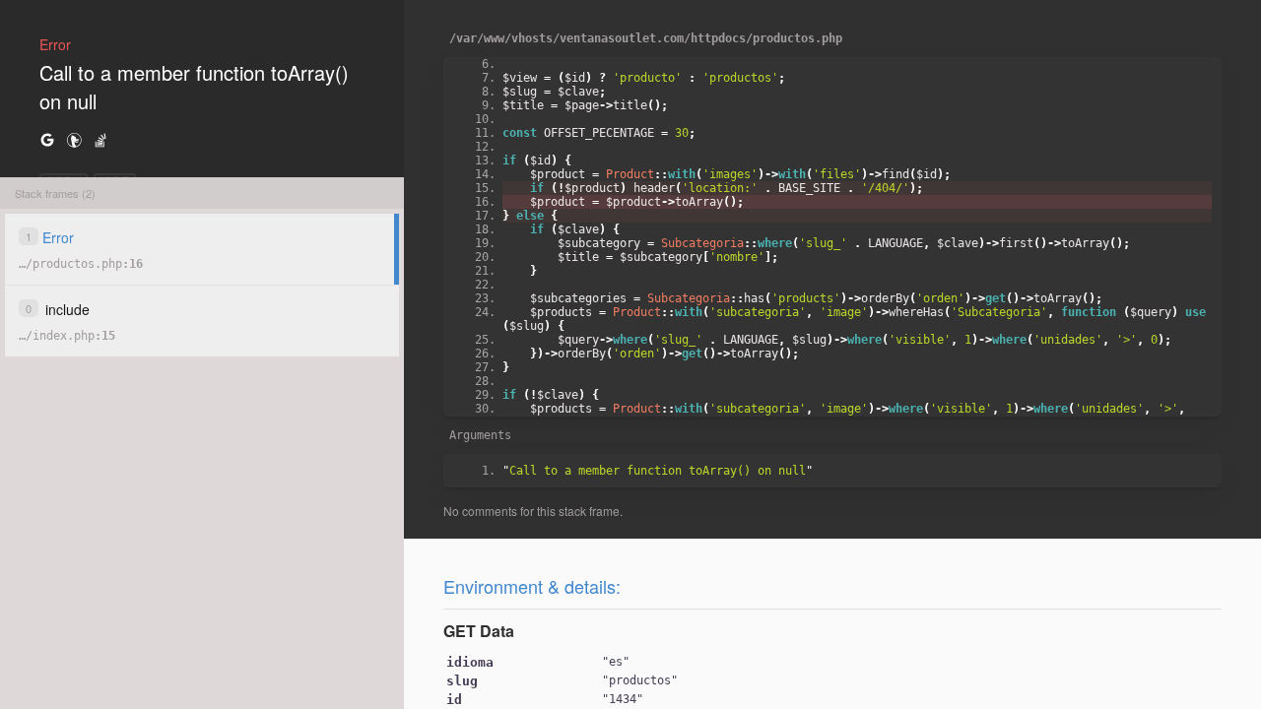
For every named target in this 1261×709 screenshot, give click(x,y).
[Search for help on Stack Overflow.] (100, 139)
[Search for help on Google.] (47, 139)
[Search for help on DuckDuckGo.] (74, 139)
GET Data (478, 630)
